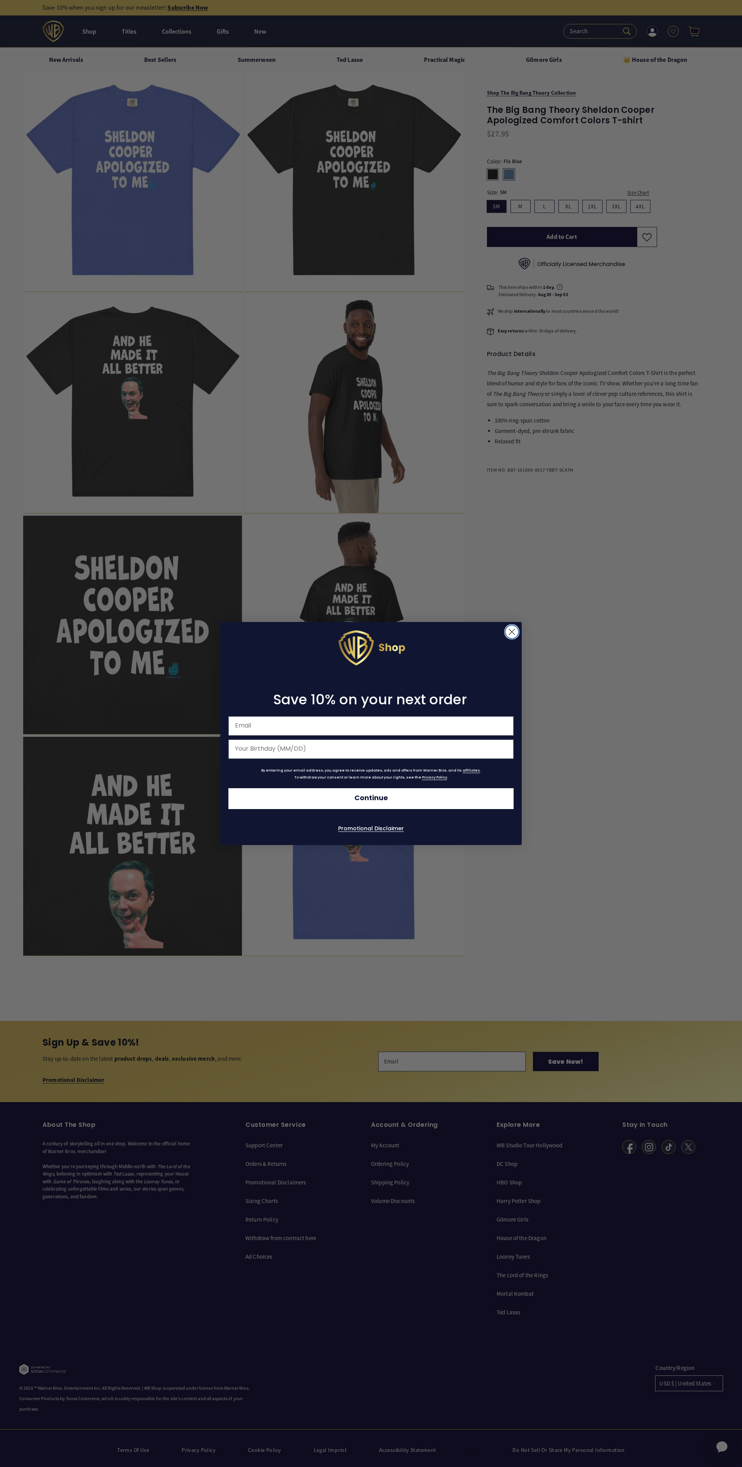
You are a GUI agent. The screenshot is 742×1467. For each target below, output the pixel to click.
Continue (371, 798)
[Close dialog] (512, 632)
